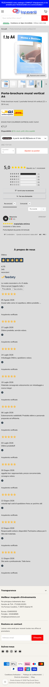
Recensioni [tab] (8, 204)
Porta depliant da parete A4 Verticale (16, 230)
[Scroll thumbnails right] (46, 84)
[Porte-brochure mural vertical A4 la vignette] (5, 84)
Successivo (18, 289)
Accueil (4, 29)
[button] (40, 234)
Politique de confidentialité (32, 675)
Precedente (6, 289)
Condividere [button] (10, 234)
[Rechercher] (44, 18)
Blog (33, 677)
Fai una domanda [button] (25, 196)
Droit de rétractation (21, 677)
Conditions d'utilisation (13, 675)
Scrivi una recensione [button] (25, 190)
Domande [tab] (23, 204)
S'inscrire (37, 637)
